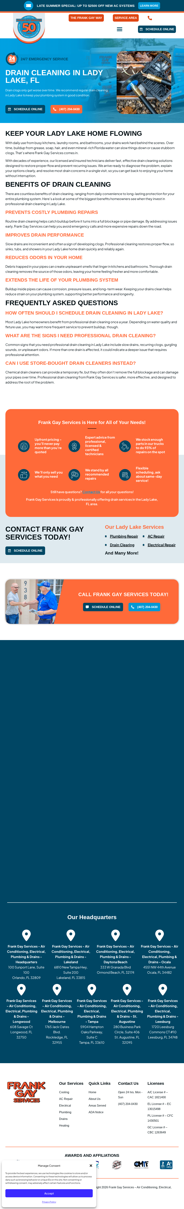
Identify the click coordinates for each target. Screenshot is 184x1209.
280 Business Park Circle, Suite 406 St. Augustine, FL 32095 (127, 1021)
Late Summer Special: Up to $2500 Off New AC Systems (86, 6)
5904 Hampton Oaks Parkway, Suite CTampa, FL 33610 (92, 1021)
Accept (49, 1193)
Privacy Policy (49, 1202)
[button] (91, 1165)
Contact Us (128, 1083)
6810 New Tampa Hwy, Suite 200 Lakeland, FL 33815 (71, 962)
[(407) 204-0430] (150, 18)
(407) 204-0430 (165, 18)
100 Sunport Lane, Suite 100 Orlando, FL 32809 (26, 962)
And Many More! (122, 553)
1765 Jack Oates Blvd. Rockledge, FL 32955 (57, 1021)
